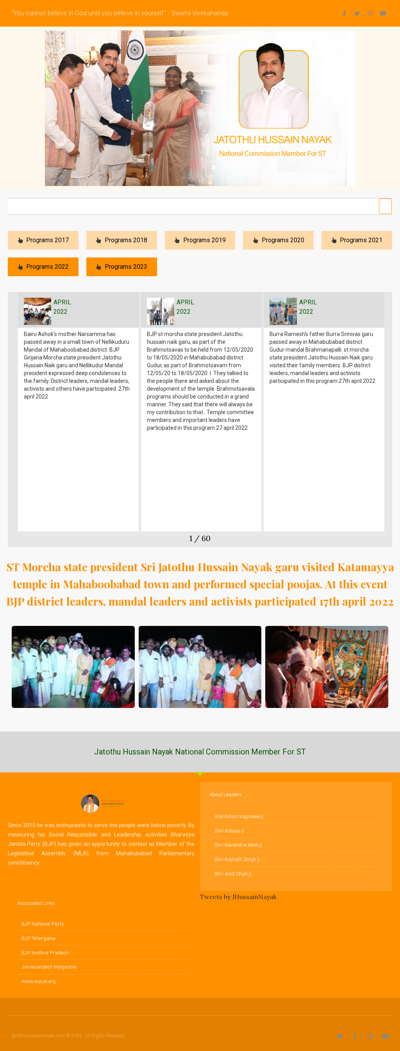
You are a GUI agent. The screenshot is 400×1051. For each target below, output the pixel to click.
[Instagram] (369, 13)
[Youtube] (382, 13)
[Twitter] (357, 13)
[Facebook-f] (344, 13)
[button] (385, 206)
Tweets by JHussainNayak (238, 897)
